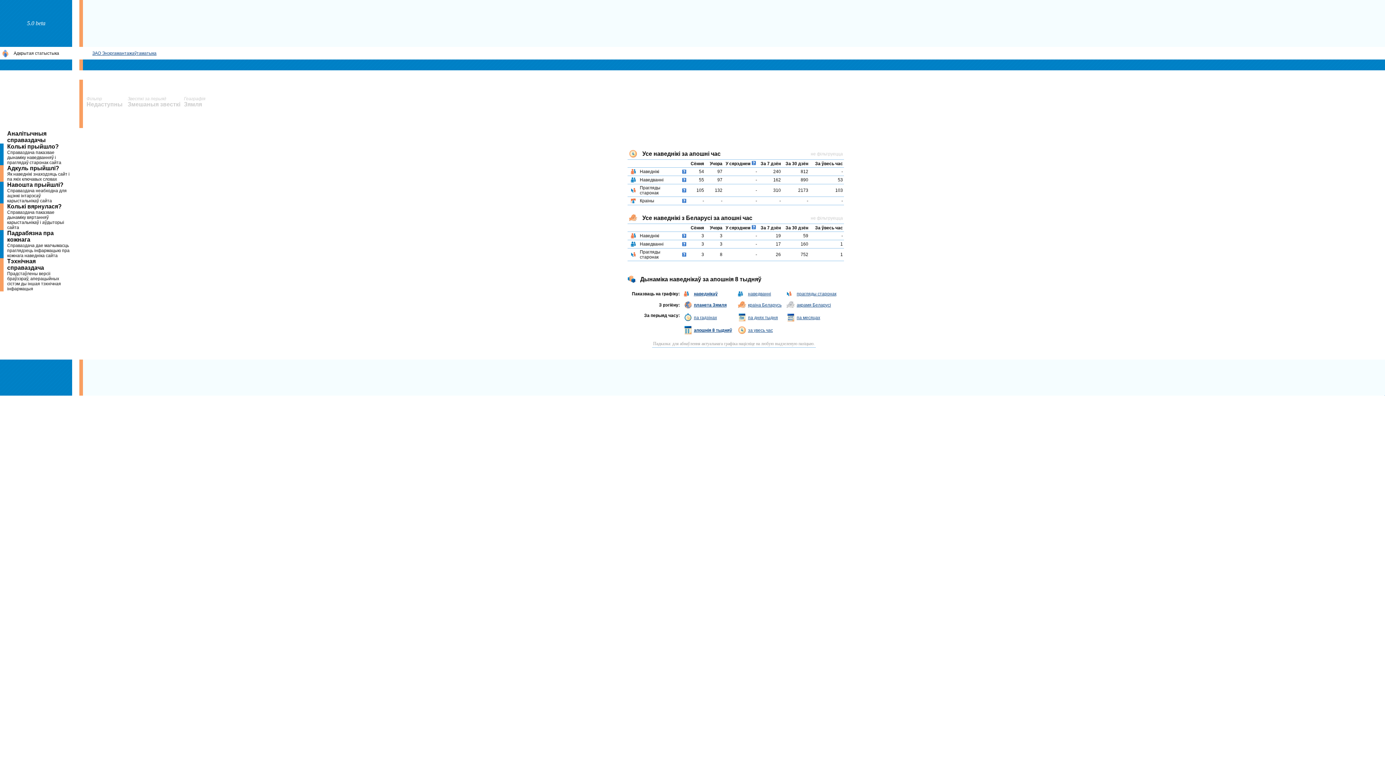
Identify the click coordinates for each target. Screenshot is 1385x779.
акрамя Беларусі (814, 305)
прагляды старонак (816, 293)
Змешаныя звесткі (154, 104)
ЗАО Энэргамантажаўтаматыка (124, 53)
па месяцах (808, 317)
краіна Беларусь (765, 305)
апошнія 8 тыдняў (713, 330)
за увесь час (760, 330)
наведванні (759, 293)
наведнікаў (706, 293)
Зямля (193, 104)
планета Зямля (710, 305)
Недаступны (105, 104)
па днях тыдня (763, 317)
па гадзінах (705, 317)
